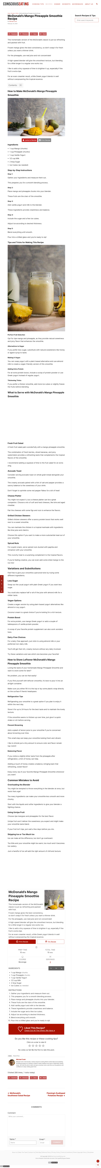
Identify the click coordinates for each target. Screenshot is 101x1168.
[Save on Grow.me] (2, 587)
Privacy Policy (56, 1152)
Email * (42, 1139)
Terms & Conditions (66, 1152)
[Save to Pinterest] (2, 584)
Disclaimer (91, 1152)
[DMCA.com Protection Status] (53, 1163)
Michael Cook (13, 21)
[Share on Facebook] (2, 577)
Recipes (13, 13)
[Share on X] (2, 580)
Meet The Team (22, 1152)
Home (9, 13)
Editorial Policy (46, 1152)
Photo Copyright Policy (80, 1152)
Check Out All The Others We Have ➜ (39, 1030)
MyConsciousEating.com (58, 1156)
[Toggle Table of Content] (20, 85)
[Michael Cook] (12, 1062)
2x (56, 968)
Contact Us (31, 1152)
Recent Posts (16, 1055)
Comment (12, 1113)
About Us (14, 1152)
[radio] (29, 1046)
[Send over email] (2, 591)
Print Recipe (45, 140)
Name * (13, 1139)
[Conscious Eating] (16, 4)
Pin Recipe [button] (52, 942)
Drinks (17, 13)
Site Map (38, 1152)
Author (9, 1055)
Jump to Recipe (30, 140)
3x (61, 968)
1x (51, 968)
